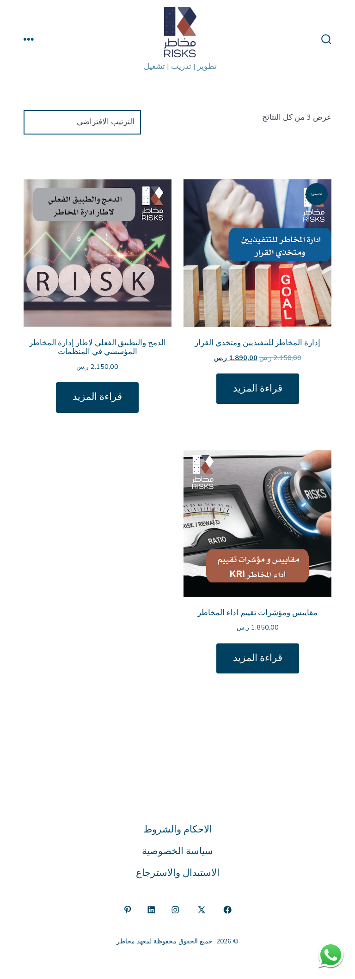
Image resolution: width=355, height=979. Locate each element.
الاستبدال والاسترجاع (178, 873)
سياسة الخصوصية (177, 851)
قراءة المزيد (257, 388)
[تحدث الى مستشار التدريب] (331, 955)
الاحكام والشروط (177, 829)
